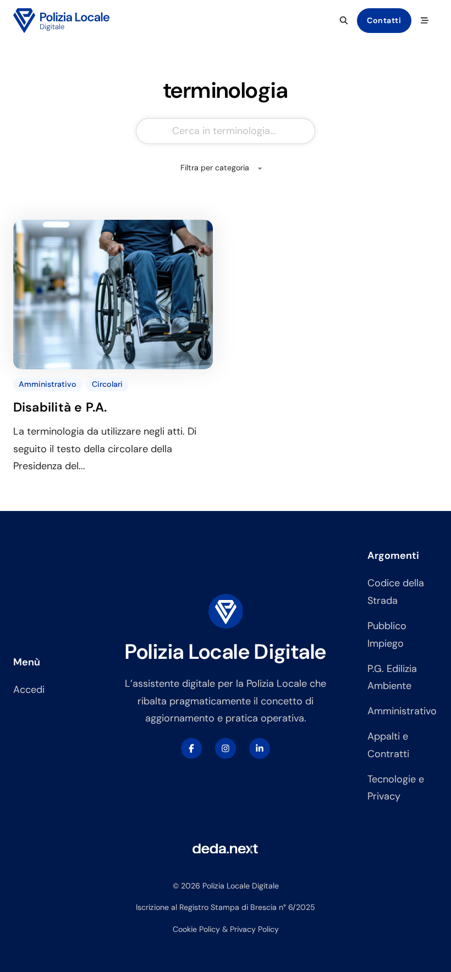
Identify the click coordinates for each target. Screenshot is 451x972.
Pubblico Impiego (386, 634)
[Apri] (425, 20)
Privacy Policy (254, 929)
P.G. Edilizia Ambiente (392, 677)
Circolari (107, 384)
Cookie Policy (196, 929)
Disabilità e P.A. (60, 407)
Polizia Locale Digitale (226, 651)
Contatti (384, 20)
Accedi (29, 689)
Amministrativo (47, 384)
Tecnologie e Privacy (395, 788)
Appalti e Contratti (388, 745)
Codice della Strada (395, 591)
